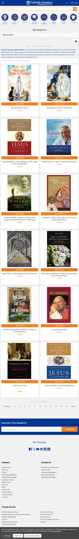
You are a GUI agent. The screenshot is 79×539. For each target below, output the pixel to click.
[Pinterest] (41, 449)
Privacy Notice (7, 492)
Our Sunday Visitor (46, 514)
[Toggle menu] (3, 3)
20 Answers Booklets (48, 477)
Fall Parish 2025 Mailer (9, 475)
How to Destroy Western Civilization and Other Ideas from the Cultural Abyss (59, 275)
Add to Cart (20, 104)
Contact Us (6, 490)
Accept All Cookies (33, 536)
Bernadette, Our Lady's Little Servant (59, 108)
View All (43, 522)
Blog (3, 487)
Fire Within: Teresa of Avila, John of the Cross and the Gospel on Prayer (59, 219)
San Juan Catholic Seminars (49, 519)
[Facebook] (30, 449)
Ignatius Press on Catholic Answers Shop (16, 514)
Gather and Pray (45, 517)
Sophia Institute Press (9, 522)
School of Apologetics (49, 472)
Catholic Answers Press (10, 512)
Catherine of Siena (19, 385)
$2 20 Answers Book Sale (50, 467)
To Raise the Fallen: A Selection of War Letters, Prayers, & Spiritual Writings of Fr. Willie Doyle (20, 219)
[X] (34, 449)
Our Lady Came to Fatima (19, 108)
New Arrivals (45, 470)
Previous (7, 406)
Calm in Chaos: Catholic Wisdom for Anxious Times (19, 273)
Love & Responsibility (59, 329)
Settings (7, 536)
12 (66, 406)
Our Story (5, 470)
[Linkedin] (49, 449)
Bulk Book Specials (48, 475)
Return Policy (6, 482)
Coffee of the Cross (47, 512)
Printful (4, 519)
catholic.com (6, 467)
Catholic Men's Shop (9, 517)
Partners (5, 485)
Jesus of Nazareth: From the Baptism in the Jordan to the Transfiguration (20, 163)
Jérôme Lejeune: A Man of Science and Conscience (59, 162)
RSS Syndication (7, 494)
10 (56, 406)
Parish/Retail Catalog (9, 477)
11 (61, 406)
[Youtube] (38, 449)
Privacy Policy (56, 531)
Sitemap (5, 497)
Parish (4, 472)
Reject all (18, 536)
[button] (76, 41)
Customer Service (8, 480)
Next (73, 406)
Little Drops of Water (9, 524)
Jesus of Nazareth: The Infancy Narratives (59, 385)
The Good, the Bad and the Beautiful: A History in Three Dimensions (19, 331)
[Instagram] (45, 449)
